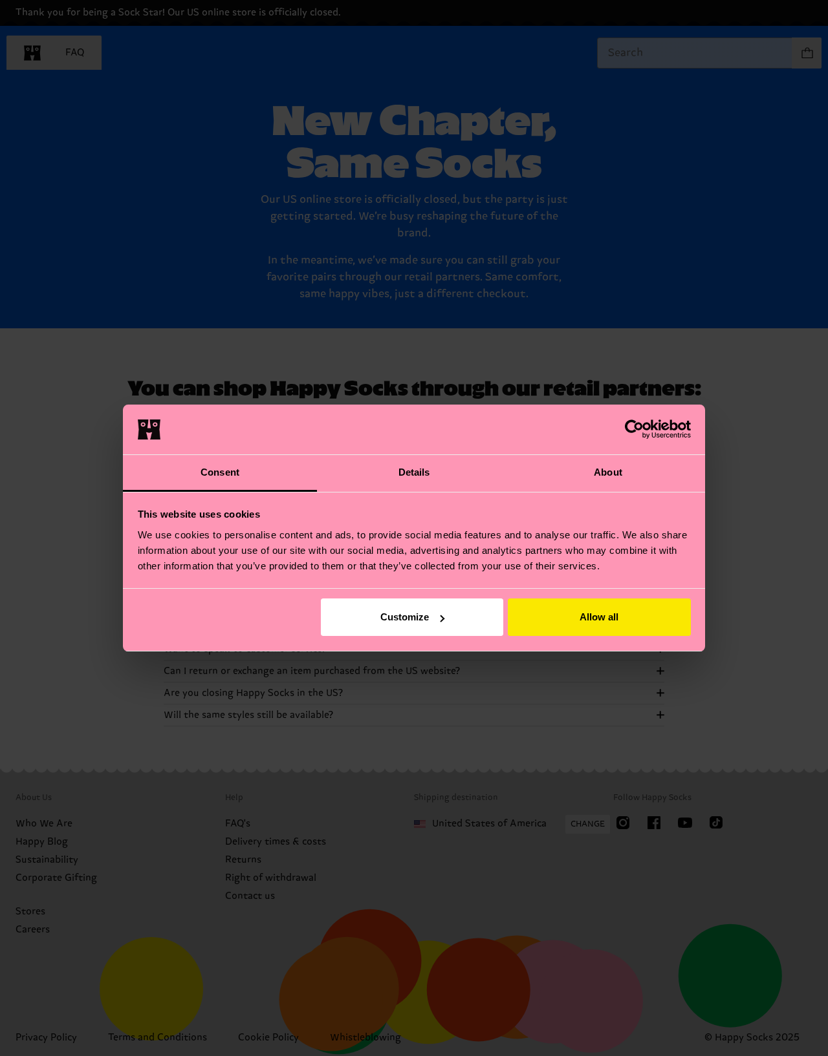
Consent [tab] (220, 472)
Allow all (599, 616)
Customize (404, 616)
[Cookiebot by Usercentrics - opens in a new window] (634, 429)
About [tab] (608, 472)
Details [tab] (414, 472)
